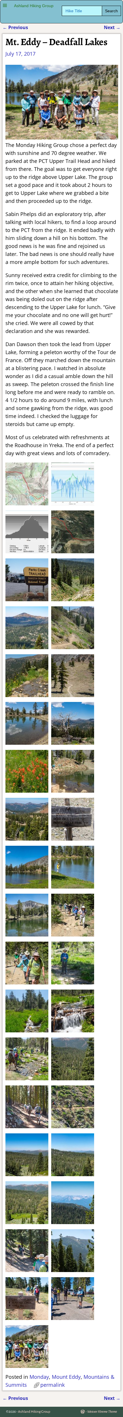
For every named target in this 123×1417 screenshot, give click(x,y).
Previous (15, 27)
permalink (52, 1384)
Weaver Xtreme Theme (102, 1412)
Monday (39, 1376)
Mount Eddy (66, 1376)
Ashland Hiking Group (33, 6)
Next (112, 27)
